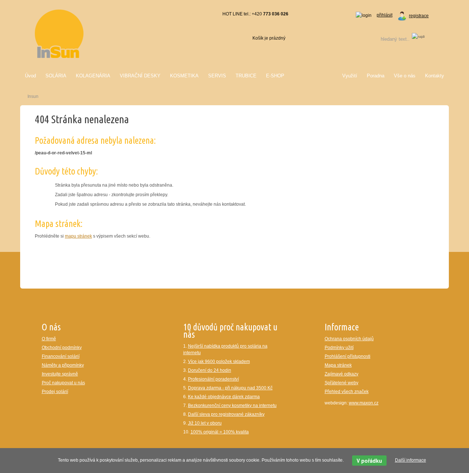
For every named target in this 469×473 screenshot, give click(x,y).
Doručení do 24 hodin (209, 370)
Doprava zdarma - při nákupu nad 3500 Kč (230, 387)
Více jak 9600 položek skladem (219, 361)
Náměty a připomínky (63, 365)
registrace (419, 15)
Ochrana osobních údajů (349, 338)
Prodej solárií (55, 391)
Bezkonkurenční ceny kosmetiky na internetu (232, 405)
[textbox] (386, 39)
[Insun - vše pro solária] (59, 33)
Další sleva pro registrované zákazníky (226, 414)
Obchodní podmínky (62, 347)
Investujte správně (60, 374)
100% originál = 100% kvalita (220, 431)
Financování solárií (61, 356)
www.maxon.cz (363, 403)
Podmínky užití (339, 347)
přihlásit (384, 15)
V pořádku (369, 460)
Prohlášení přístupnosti (347, 356)
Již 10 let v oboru (205, 423)
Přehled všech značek (347, 391)
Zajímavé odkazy (341, 374)
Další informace (410, 460)
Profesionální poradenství (213, 379)
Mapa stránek (338, 365)
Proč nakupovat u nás (63, 382)
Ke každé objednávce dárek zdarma (224, 396)
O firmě (49, 338)
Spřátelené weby (341, 382)
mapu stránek (78, 236)
